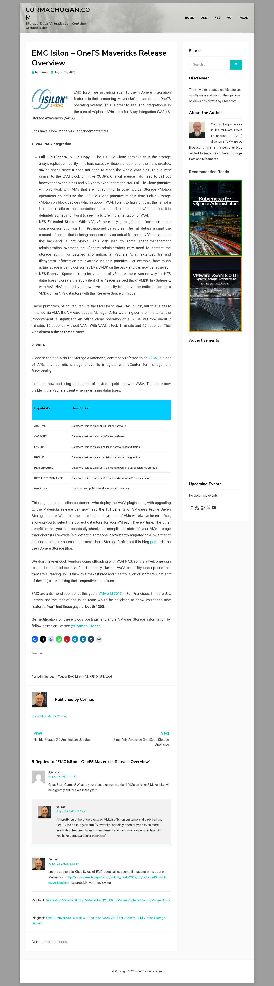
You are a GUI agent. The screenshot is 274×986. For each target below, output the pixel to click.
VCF (230, 17)
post (153, 542)
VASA (152, 358)
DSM (204, 17)
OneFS (100, 676)
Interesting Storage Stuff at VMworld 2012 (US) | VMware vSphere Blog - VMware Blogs (108, 900)
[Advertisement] (215, 409)
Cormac (53, 859)
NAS (85, 676)
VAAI (109, 676)
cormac (60, 807)
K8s (217, 17)
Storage (49, 676)
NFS (92, 676)
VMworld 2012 (110, 593)
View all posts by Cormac (49, 716)
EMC (71, 676)
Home (189, 17)
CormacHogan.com (58, 14)
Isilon (78, 676)
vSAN (244, 17)
